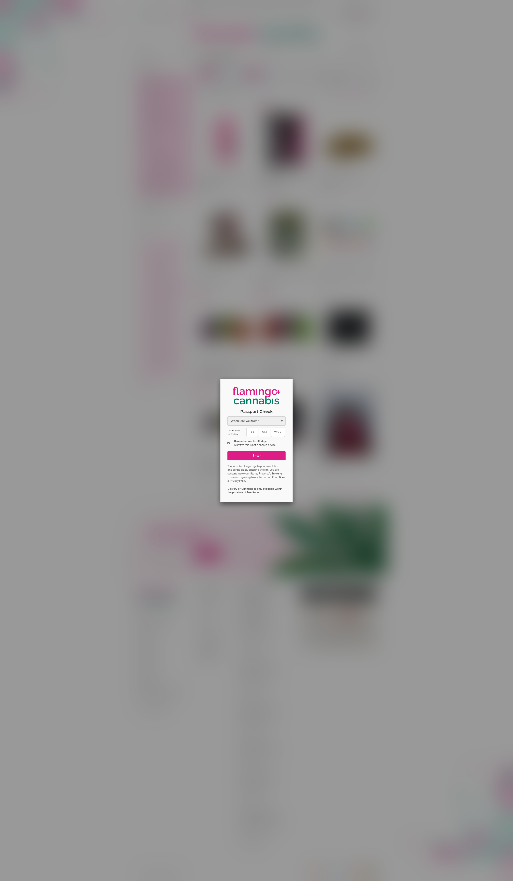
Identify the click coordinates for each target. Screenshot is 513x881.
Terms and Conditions (272, 477)
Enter (256, 456)
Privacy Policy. (238, 480)
